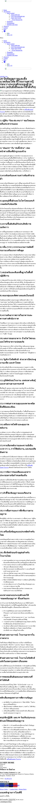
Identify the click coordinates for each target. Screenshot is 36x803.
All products (6, 11)
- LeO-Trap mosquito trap (17, 16)
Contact (5, 28)
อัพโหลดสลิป (4, 799)
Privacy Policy (4, 789)
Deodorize (10, 21)
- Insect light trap (15, 14)
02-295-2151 (8, 778)
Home (5, 10)
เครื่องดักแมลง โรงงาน (14, 759)
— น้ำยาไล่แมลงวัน (16, 19)
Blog (4, 29)
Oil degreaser (10, 23)
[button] (18, 38)
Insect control (10, 13)
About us (6, 26)
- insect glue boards (15, 18)
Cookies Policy (14, 789)
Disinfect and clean (12, 24)
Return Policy (23, 789)
